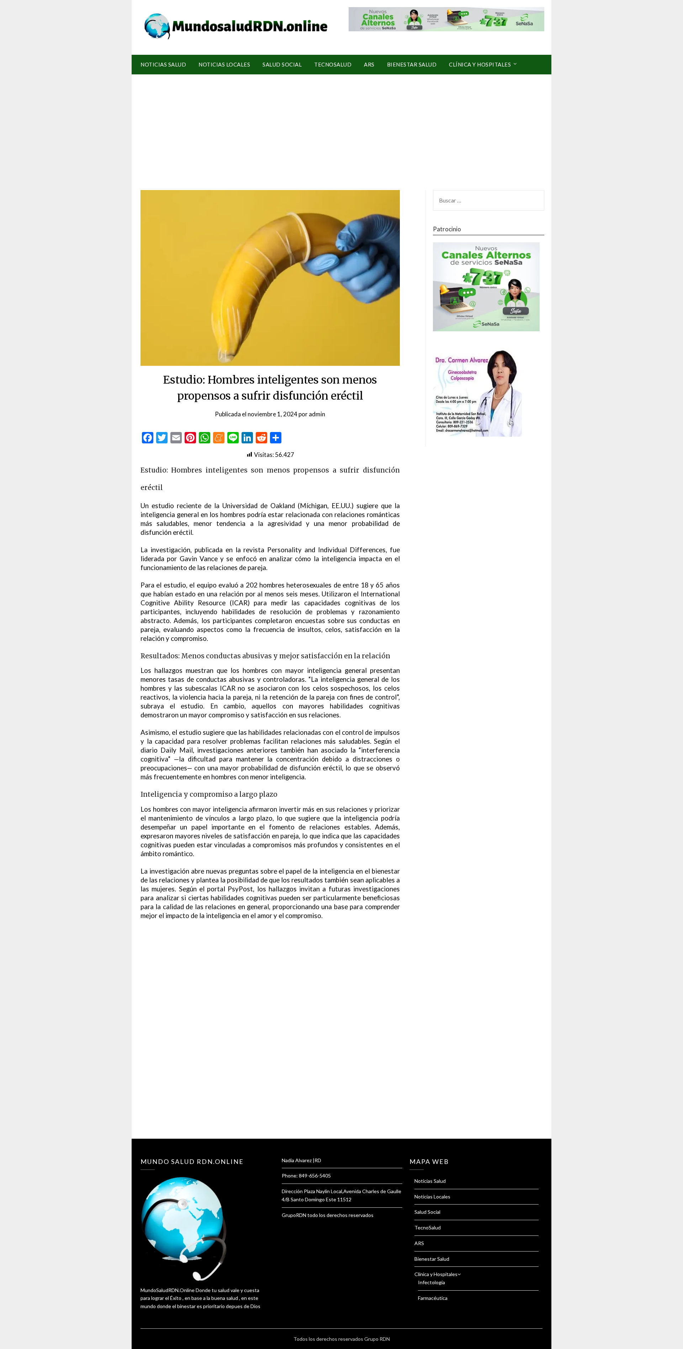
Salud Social (282, 64)
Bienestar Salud (412, 64)
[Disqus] (270, 1038)
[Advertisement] (341, 128)
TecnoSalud (332, 64)
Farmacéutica (433, 1298)
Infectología (431, 1282)
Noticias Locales (224, 64)
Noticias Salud (163, 64)
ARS (369, 64)
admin (317, 414)
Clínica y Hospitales (480, 64)
